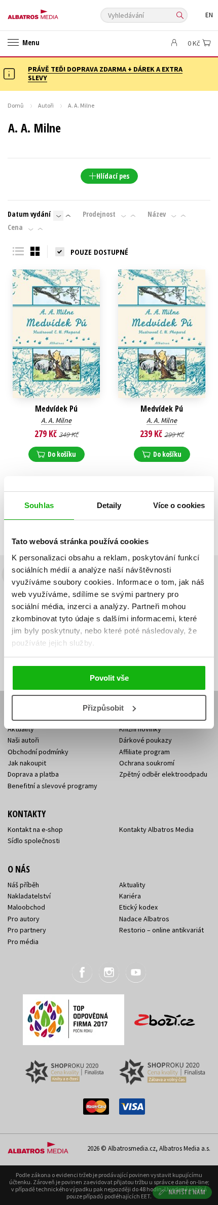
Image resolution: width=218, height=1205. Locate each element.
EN (209, 15)
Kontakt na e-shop (35, 829)
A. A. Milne (56, 420)
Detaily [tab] (109, 505)
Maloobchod (26, 907)
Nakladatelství (29, 895)
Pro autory (24, 918)
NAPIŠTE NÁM (187, 1192)
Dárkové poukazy (145, 740)
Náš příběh (23, 884)
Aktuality (132, 884)
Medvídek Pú (56, 409)
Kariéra (130, 895)
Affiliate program (144, 751)
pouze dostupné (99, 252)
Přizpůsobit (103, 708)
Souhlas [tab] (39, 505)
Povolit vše (109, 678)
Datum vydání (29, 214)
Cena (15, 227)
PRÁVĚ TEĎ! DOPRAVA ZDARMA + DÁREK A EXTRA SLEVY (105, 73)
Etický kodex (138, 907)
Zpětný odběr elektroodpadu (163, 774)
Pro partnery (27, 929)
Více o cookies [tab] (179, 505)
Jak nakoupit (27, 762)
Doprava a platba (33, 774)
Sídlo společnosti (34, 840)
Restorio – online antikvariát (161, 929)
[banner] (53, 12)
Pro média (23, 941)
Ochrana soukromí (146, 762)
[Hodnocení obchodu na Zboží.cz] (164, 1016)
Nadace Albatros (144, 918)
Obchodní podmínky (38, 751)
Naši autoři (23, 740)
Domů (16, 105)
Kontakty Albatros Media (156, 829)
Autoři (46, 105)
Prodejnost (99, 214)
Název (157, 214)
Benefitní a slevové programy (52, 785)
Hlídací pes (112, 176)
